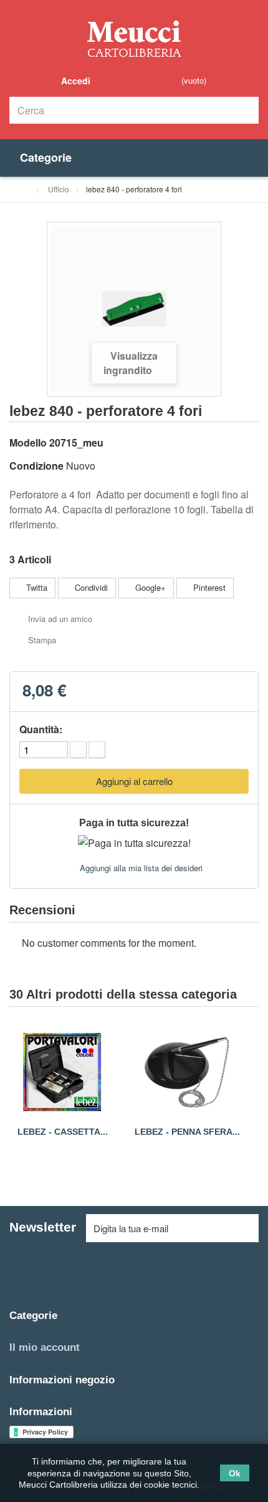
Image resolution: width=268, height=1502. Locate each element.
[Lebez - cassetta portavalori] (62, 1072)
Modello (28, 442)
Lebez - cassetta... (62, 1132)
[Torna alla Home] (24, 189)
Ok (235, 1473)
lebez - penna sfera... (187, 1132)
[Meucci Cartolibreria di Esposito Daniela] (134, 38)
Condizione (36, 465)
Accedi (74, 80)
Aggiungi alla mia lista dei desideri (140, 868)
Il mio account (44, 1347)
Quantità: (40, 729)
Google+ (149, 587)
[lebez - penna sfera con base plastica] (187, 1072)
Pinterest (208, 587)
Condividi (90, 587)
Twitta (35, 587)
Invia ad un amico (60, 619)
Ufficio (58, 189)
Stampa (42, 640)
